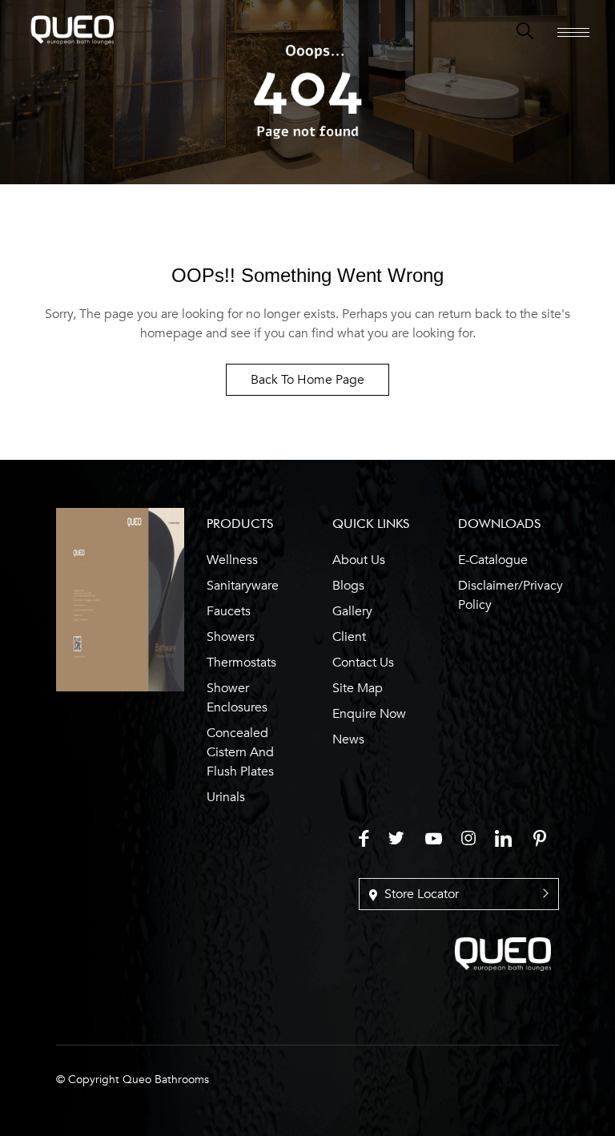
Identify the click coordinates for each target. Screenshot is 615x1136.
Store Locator (420, 894)
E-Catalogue (493, 560)
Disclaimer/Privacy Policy (510, 595)
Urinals (226, 797)
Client (349, 637)
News (348, 739)
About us (358, 560)
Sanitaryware (243, 585)
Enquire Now (369, 714)
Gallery (352, 611)
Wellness (232, 560)
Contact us (363, 662)
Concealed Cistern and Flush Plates (240, 752)
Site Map (357, 688)
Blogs (348, 585)
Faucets (229, 611)
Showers (231, 637)
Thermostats (241, 662)
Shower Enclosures (237, 697)
